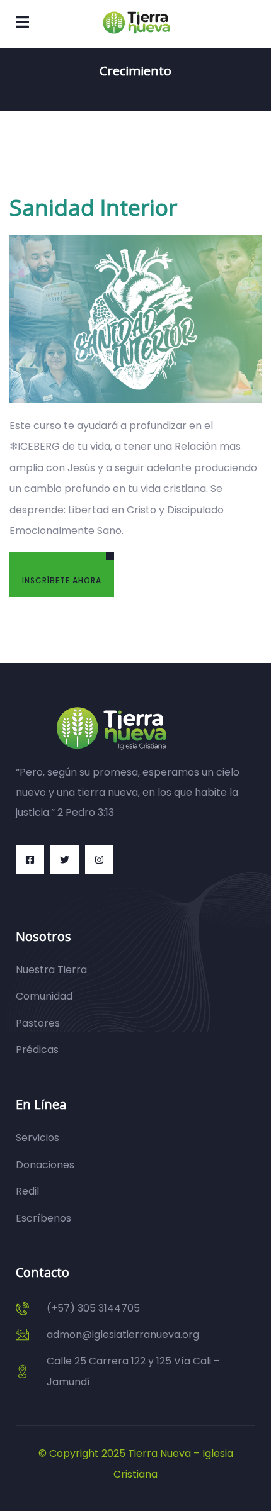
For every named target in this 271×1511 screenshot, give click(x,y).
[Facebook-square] (30, 859)
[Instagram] (99, 859)
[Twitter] (64, 859)
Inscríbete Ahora (61, 580)
